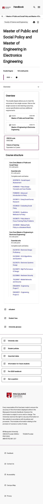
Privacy (9, 496)
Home (3, 16)
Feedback (10, 453)
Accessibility (11, 474)
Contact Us (10, 464)
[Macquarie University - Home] (6, 8)
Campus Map (11, 485)
